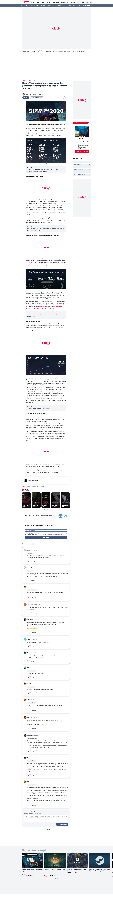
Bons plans (56, 2)
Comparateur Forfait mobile (63, 51)
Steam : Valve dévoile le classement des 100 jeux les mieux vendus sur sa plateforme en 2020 (76, 871)
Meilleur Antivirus (35, 51)
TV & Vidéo (60, 5)
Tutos (48, 2)
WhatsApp (49, 515)
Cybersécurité (24, 5)
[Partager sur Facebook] (110, 903)
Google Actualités (40, 515)
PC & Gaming (42, 5)
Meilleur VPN (26, 51)
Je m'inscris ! (46, 537)
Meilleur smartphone (50, 51)
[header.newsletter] (83, 2)
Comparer (72, 2)
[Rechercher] (79, 2)
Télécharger (64, 2)
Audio (66, 5)
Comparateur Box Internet (78, 51)
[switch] (87, 2)
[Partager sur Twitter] (110, 907)
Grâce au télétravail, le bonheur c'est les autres (38, 408)
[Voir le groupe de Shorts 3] (47, 509)
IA (42, 51)
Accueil (23, 80)
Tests (37, 2)
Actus (32, 2)
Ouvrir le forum (47, 829)
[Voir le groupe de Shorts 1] (44, 509)
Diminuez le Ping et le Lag (82, 141)
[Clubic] (26, 2)
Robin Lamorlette (32, 93)
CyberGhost (82, 138)
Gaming (34, 80)
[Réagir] (64, 98)
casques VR (44, 265)
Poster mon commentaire (62, 824)
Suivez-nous (25, 97)
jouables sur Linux (42, 306)
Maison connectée (73, 5)
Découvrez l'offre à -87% (82, 151)
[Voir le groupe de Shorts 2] (46, 509)
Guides (43, 2)
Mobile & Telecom (51, 5)
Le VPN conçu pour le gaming (81, 122)
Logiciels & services (33, 5)
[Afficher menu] (22, 2)
